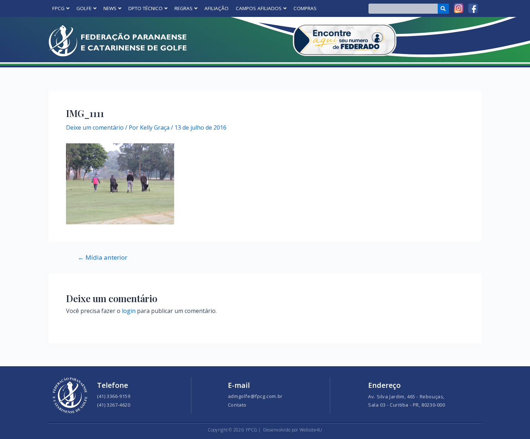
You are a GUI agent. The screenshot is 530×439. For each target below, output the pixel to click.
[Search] (443, 9)
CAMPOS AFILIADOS (259, 8)
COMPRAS (305, 8)
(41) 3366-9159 (113, 396)
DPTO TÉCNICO (145, 8)
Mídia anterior (102, 257)
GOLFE (84, 8)
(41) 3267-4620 (113, 405)
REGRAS (184, 8)
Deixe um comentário (95, 127)
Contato (237, 405)
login (129, 311)
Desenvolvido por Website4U (292, 430)
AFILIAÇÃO (216, 8)
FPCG (58, 8)
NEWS (109, 8)
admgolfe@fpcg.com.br (255, 396)
